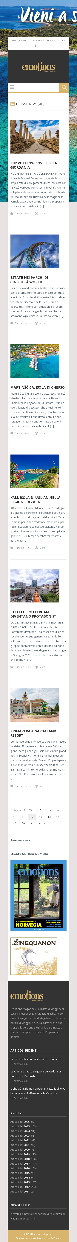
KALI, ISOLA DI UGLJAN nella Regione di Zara (35, 499)
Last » (41, 823)
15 (57, 817)
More (42, 213)
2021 (27, 1145)
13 (40, 817)
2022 (27, 1140)
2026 (27, 1121)
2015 (27, 1173)
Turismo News (23, 213)
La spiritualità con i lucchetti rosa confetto (35, 1059)
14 (49, 817)
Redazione (24, 40)
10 (14, 817)
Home (14, 40)
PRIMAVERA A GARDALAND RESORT (33, 733)
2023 (27, 1135)
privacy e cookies (56, 40)
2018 (27, 1159)
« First (41, 810)
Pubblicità (38, 40)
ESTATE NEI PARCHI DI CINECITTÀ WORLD (29, 279)
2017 (27, 1163)
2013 (27, 1182)
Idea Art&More (53, 1238)
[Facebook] (35, 46)
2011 (27, 1191)
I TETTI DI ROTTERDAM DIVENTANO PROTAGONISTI (33, 614)
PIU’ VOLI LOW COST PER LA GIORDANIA (33, 165)
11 (23, 817)
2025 (27, 1126)
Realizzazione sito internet (30, 1238)
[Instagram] (41, 46)
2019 (27, 1154)
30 (23, 823)
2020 (27, 1149)
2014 (27, 1177)
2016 (27, 1168)
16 (14, 823)
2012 (27, 1187)
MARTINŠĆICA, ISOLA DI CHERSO (37, 387)
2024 (27, 1131)
